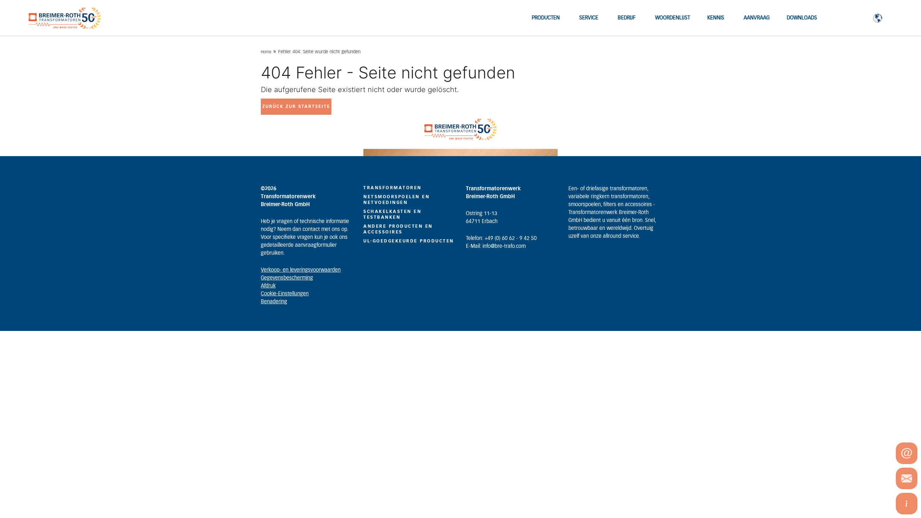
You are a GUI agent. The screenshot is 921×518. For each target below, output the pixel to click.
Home (266, 52)
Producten (546, 18)
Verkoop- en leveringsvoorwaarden (301, 270)
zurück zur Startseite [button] (296, 106)
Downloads (802, 18)
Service (588, 18)
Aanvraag (757, 18)
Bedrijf (627, 18)
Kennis (715, 18)
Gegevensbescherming (287, 278)
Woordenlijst (672, 18)
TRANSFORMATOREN (392, 188)
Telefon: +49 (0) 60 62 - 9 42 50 (501, 238)
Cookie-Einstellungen (285, 293)
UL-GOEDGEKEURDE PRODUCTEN (408, 241)
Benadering (274, 301)
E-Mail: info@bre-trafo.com (496, 246)
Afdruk (268, 285)
